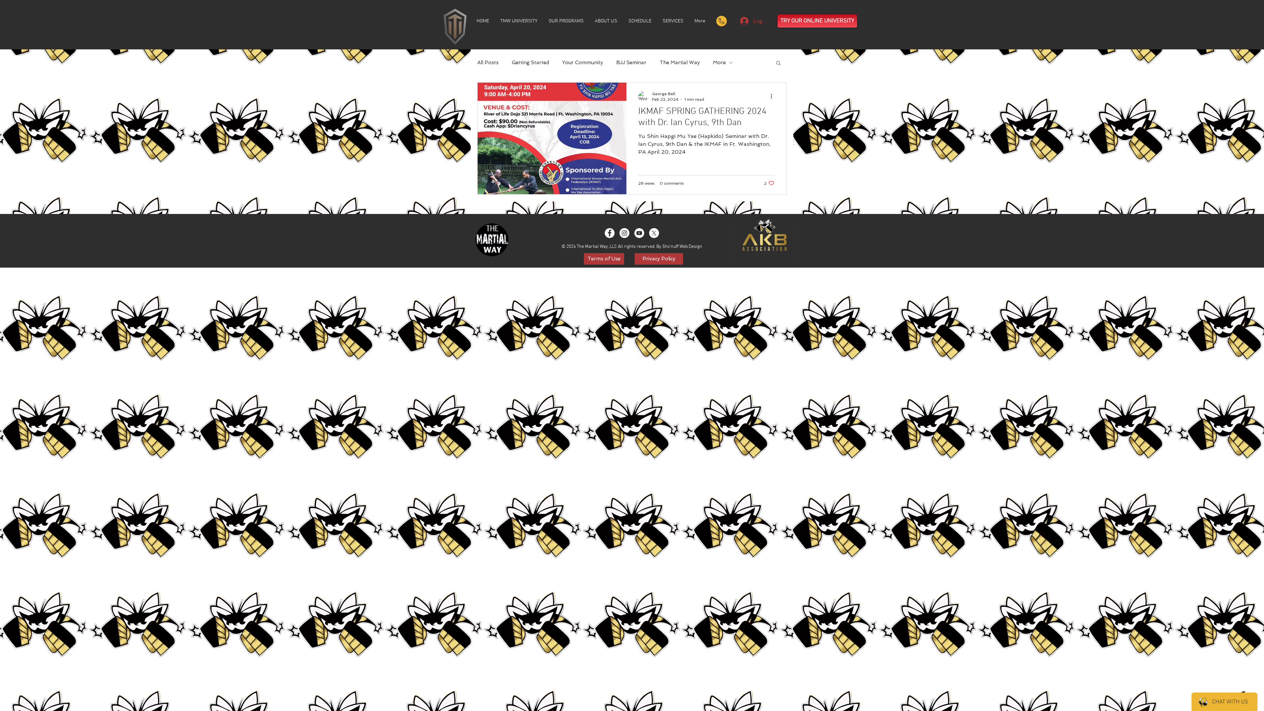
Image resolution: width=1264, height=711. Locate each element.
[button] (778, 63)
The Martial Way (680, 63)
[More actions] (773, 96)
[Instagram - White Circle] (624, 233)
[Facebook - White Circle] (610, 233)
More (719, 63)
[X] (654, 233)
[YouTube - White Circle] (639, 233)
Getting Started (530, 63)
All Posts (488, 63)
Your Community (582, 63)
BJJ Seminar (631, 63)
